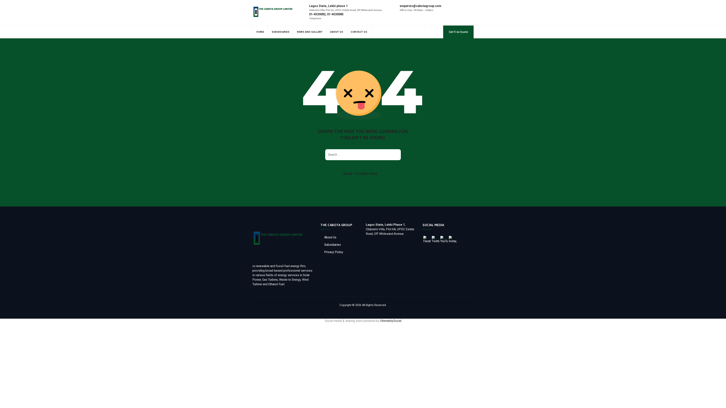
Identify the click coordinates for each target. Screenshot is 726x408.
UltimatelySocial (390, 321)
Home (260, 31)
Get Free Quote (458, 32)
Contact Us (359, 31)
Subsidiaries (280, 31)
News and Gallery (309, 31)
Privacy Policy (333, 252)
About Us (336, 31)
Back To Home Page (360, 174)
